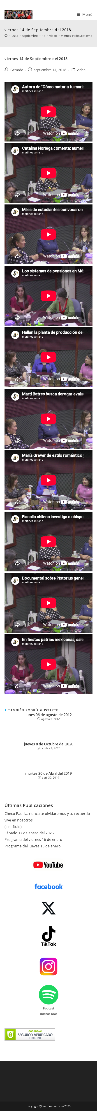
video (81, 70)
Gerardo (16, 70)
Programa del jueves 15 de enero (33, 846)
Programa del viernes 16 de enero (33, 839)
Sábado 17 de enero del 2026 (29, 832)
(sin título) (13, 826)
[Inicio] (6, 36)
